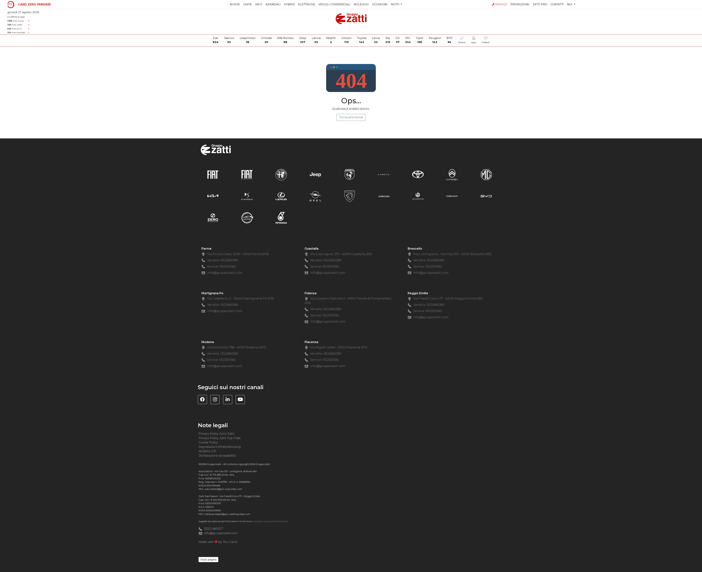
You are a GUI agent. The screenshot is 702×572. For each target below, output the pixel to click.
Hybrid (289, 4)
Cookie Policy (208, 442)
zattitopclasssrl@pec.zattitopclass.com (227, 514)
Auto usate (14, 24)
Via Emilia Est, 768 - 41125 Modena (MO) (236, 347)
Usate (247, 4)
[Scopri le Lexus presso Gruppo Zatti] (281, 196)
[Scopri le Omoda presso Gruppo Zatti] (452, 196)
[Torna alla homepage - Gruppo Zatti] (351, 17)
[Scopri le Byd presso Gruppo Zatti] (486, 196)
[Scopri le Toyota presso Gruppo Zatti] (418, 174)
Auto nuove (15, 21)
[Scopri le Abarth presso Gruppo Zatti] (349, 174)
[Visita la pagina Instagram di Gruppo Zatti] (216, 400)
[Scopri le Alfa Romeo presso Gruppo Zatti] (281, 174)
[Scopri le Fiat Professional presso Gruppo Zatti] (247, 174)
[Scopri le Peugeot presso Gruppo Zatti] (349, 196)
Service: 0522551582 (221, 266)
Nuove (235, 4)
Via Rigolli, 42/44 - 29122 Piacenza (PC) (338, 347)
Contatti (557, 4)
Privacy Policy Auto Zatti (216, 433)
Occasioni (380, 4)
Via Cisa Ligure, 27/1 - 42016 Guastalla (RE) (341, 254)
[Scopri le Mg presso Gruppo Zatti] (486, 174)
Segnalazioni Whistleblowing (220, 447)
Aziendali (273, 4)
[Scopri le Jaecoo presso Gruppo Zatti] (383, 196)
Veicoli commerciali (334, 4)
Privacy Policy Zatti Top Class (219, 438)
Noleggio (361, 4)
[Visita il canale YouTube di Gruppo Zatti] (242, 400)
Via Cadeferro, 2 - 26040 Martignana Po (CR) (240, 298)
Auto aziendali (16, 32)
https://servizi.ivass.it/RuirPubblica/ (270, 521)
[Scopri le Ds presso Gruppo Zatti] (247, 196)
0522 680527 (213, 528)
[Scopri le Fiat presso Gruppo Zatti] (212, 174)
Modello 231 (207, 451)
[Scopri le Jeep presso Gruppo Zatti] (315, 174)
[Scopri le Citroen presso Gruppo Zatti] (452, 174)
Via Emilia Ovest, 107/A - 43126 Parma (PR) (238, 254)
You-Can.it (230, 542)
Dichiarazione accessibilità (217, 455)
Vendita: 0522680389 (222, 260)
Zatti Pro (540, 4)
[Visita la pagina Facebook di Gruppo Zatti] (204, 400)
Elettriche (306, 4)
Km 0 (258, 4)
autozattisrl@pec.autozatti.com (223, 489)
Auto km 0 (14, 28)
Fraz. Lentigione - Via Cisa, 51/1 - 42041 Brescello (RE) (452, 254)
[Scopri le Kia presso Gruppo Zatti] (212, 196)
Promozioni (519, 4)
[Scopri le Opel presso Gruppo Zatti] (315, 196)
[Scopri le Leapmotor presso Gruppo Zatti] (418, 196)
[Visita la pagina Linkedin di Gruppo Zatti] (229, 400)
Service (501, 4)
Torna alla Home (351, 117)
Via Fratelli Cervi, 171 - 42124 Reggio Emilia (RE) (448, 298)
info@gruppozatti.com (224, 272)
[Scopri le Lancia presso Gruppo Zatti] (383, 174)
